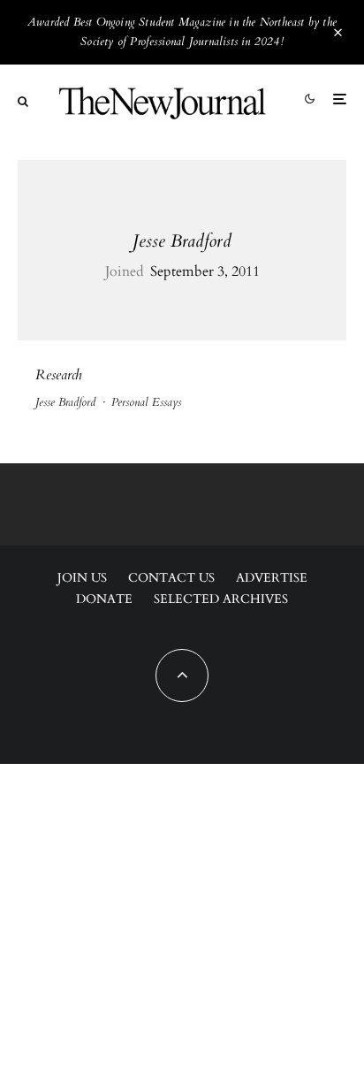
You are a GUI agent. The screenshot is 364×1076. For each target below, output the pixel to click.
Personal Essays (146, 402)
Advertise (271, 577)
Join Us (82, 577)
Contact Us (171, 577)
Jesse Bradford (182, 241)
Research (58, 375)
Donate (104, 599)
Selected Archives (221, 599)
